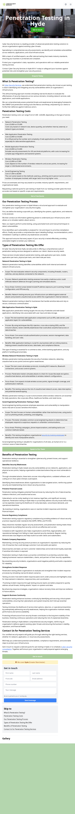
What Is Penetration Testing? (14, 713)
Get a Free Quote (37, 196)
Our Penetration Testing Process (16, 719)
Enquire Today (37, 76)
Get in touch (37, 30)
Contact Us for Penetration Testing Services (20, 729)
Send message (30, 700)
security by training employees (53, 435)
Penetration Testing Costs (13, 716)
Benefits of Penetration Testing (15, 726)
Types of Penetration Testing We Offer (18, 722)
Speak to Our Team (37, 449)
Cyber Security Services (12, 85)
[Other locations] (66, 4)
